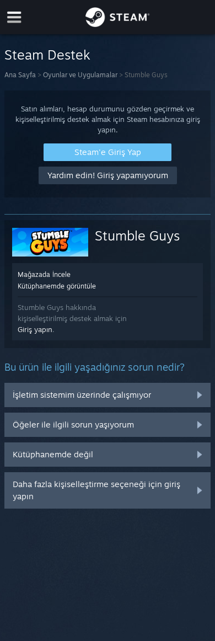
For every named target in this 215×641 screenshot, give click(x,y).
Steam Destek (47, 54)
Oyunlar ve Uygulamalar (80, 75)
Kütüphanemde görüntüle (57, 286)
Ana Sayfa (20, 75)
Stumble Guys (137, 235)
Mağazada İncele (44, 274)
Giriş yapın (35, 329)
